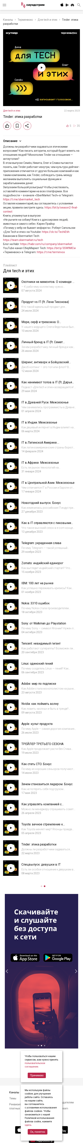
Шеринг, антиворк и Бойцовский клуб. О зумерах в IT (45, 364)
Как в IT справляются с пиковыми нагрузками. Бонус (46, 525)
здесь (28, 1125)
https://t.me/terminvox (51, 252)
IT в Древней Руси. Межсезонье (45, 402)
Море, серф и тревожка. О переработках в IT (40, 324)
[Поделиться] (27, 126)
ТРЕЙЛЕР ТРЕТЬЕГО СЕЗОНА (42, 744)
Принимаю (37, 1075)
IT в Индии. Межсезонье (39, 422)
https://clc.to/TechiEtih (55, 231)
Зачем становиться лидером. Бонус (47, 784)
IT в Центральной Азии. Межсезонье (48, 483)
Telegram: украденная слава (41, 543)
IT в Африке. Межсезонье (40, 462)
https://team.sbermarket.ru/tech (23, 240)
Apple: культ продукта (37, 724)
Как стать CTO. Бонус (36, 764)
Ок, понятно (37, 1131)
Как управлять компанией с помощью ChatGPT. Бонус (41, 806)
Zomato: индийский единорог (42, 563)
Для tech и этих (47, 19)
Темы (12, 1098)
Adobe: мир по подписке (38, 683)
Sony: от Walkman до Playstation (43, 623)
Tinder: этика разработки (38, 844)
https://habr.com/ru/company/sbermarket (46, 244)
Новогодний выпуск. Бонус (41, 503)
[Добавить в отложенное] (17, 126)
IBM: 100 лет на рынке (37, 583)
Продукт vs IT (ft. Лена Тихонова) (45, 302)
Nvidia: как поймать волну (40, 704)
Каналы (8, 19)
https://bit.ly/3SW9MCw (61, 248)
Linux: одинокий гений (37, 663)
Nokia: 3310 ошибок (35, 603)
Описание (10, 141)
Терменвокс (25, 19)
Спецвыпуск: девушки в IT (41, 864)
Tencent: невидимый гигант (41, 643)
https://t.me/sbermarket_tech (21, 199)
